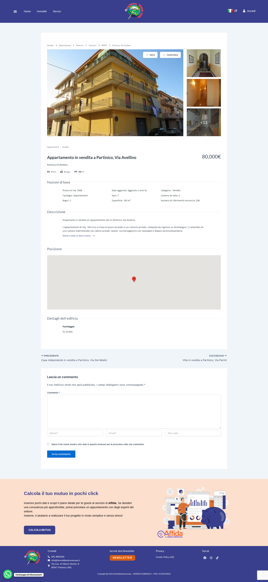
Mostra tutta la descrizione (77, 235)
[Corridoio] (204, 93)
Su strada (68, 331)
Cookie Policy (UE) (165, 557)
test (135, 227)
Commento (53, 392)
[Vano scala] (204, 63)
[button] (15, 11)
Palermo (79, 45)
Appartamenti (65, 45)
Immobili (42, 11)
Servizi (57, 11)
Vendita (50, 45)
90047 (104, 45)
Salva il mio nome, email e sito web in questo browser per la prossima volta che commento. (97, 444)
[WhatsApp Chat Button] (7, 574)
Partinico (92, 45)
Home (27, 11)
